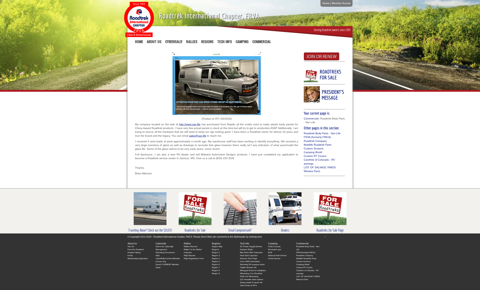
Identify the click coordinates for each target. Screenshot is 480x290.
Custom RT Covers (315, 155)
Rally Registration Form (194, 258)
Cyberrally (173, 42)
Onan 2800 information (250, 261)
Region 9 (216, 273)
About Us (154, 42)
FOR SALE (328, 77)
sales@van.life (197, 135)
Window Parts (312, 171)
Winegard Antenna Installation (253, 270)
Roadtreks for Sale (195, 230)
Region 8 (216, 270)
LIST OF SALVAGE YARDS (320, 167)
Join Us (131, 246)
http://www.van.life (189, 124)
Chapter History (134, 252)
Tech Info (224, 42)
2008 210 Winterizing (249, 276)
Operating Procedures (165, 252)
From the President (136, 249)
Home (325, 3)
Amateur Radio (246, 249)
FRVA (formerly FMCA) (317, 137)
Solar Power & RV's (248, 285)
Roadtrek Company (315, 140)
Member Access (341, 3)
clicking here (255, 237)
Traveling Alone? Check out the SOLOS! (150, 230)
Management (161, 249)
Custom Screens (313, 148)
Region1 (215, 249)
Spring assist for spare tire (251, 282)
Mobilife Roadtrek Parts (318, 144)
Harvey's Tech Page (248, 258)
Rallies (191, 42)
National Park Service (277, 255)
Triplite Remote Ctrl (248, 267)
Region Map (217, 246)
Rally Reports (189, 255)
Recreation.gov (274, 249)
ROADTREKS (330, 72)
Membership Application (138, 258)
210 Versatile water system (251, 279)
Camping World (313, 152)
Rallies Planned (190, 246)
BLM (270, 252)
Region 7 (216, 267)
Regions (207, 42)
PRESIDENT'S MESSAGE (333, 95)
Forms (130, 255)
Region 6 (216, 264)
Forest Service (274, 258)
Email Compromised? (240, 230)
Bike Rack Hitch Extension (251, 252)
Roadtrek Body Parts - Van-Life (322, 133)
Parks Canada (274, 246)
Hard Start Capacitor (249, 255)
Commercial (261, 42)
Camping (242, 42)
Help (158, 255)
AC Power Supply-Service (251, 246)
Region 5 (216, 261)
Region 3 (216, 255)
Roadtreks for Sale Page (330, 230)
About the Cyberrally (164, 246)
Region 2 (216, 252)
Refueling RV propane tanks (252, 264)
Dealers (285, 230)
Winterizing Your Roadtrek (251, 273)
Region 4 (216, 258)
